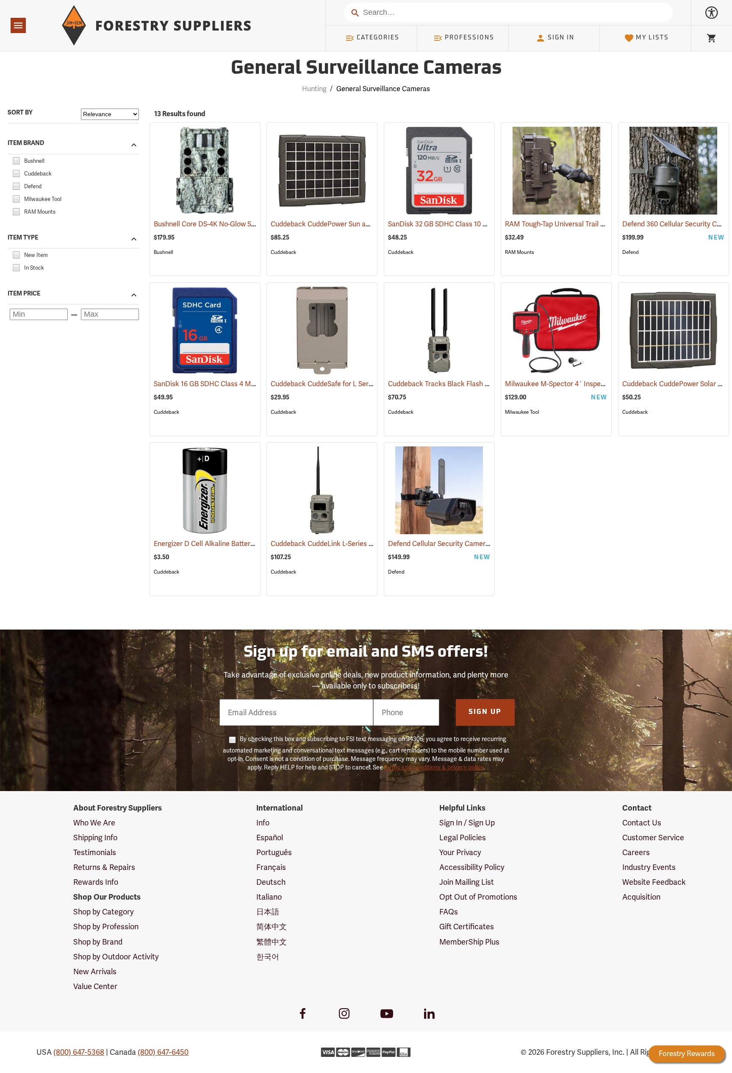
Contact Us (641, 823)
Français (271, 867)
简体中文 (271, 926)
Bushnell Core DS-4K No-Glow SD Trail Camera (237, 224)
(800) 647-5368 (78, 1052)
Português (274, 852)
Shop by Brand (97, 942)
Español (269, 837)
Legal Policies (462, 837)
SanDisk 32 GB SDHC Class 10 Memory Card (466, 224)
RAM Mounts (519, 252)
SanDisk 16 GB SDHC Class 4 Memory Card (230, 383)
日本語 (267, 912)
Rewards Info (95, 882)
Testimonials (94, 852)
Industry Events (649, 867)
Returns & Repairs (104, 867)
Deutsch (271, 882)
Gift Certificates (466, 926)
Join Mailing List (466, 882)
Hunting (314, 88)
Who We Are (94, 823)
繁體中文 (271, 942)
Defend (630, 252)
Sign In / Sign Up (467, 823)
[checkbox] (16, 159)
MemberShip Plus (469, 942)
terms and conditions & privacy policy (433, 767)
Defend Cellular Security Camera (450, 543)
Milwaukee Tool (522, 412)
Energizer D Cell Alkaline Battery (214, 543)
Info (262, 823)
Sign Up (485, 712)
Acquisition (641, 897)
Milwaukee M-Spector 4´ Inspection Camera (586, 383)
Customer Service (653, 837)
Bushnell (163, 252)
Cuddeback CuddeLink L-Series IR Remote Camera (361, 543)
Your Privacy (460, 852)
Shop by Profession (106, 926)
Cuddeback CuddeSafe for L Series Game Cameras (361, 383)
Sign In (561, 38)
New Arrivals (94, 971)
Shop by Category (103, 912)
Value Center (95, 986)
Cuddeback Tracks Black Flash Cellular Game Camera (483, 383)
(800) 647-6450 (163, 1052)
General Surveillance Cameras (366, 68)
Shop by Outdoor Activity (116, 957)
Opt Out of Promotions (478, 897)
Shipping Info (95, 837)
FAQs (448, 912)
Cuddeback (283, 252)
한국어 (267, 957)
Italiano (269, 897)
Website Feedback (654, 882)
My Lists (652, 38)
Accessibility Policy (472, 867)
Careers (636, 852)
